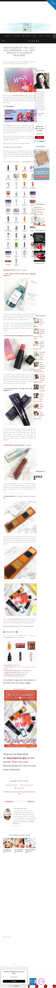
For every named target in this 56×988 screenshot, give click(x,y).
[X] (45, 986)
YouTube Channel (40, 263)
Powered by (36, 141)
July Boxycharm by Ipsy (15, 619)
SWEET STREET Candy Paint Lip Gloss (13, 445)
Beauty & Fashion (26, 35)
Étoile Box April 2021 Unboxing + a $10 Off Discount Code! (39, 345)
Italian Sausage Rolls (41, 406)
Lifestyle (41, 35)
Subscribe (39, 137)
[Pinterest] (36, 986)
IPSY (26, 62)
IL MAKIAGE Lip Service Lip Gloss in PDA (14, 674)
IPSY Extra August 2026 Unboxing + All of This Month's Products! (39, 378)
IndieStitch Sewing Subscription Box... (30, 851)
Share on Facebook (12, 785)
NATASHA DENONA (10, 496)
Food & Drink (16, 35)
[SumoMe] (54, 986)
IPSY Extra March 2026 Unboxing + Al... (18, 851)
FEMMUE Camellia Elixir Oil (11, 672)
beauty (9, 791)
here (28, 143)
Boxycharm (10, 106)
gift (18, 791)
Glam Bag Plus (22, 791)
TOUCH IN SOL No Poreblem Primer (13, 676)
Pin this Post (20, 788)
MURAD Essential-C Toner (10, 665)
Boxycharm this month (28, 161)
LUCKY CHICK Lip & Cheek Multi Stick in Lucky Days (17, 335)
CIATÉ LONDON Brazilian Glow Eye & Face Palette (16, 670)
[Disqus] (19, 876)
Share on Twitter (27, 785)
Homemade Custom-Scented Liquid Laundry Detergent (39, 356)
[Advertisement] (28, 11)
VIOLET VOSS (8, 667)
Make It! (35, 35)
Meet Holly (8, 35)
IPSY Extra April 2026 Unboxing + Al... (7, 851)
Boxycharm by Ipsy (17, 95)
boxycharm (14, 791)
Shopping (48, 35)
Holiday (3, 40)
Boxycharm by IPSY (9, 270)
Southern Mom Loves (20, 808)
